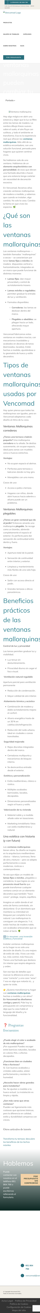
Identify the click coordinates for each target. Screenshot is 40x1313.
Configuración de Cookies (19, 1307)
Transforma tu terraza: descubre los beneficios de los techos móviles (19, 1141)
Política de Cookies (19, 1304)
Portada (10, 100)
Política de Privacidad (25, 1300)
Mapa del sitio (19, 1310)
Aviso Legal (7, 1300)
